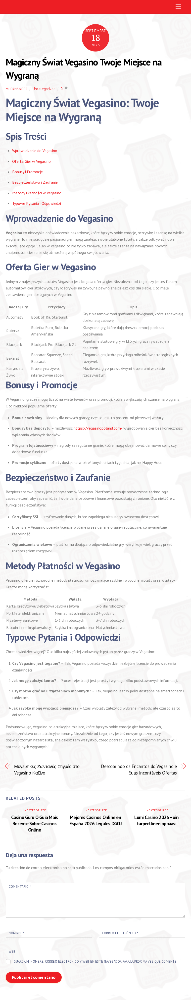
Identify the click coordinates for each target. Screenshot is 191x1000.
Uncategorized (44, 88)
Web (12, 951)
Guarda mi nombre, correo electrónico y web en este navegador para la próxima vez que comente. (96, 961)
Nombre (16, 933)
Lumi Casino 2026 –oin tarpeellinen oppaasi (156, 820)
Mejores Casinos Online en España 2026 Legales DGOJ (95, 820)
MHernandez (17, 89)
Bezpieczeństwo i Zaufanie (35, 182)
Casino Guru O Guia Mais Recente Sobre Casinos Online (34, 823)
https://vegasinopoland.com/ (98, 428)
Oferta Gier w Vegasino (31, 161)
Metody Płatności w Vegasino (36, 192)
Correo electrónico (120, 933)
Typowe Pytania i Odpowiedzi (36, 203)
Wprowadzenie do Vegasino (34, 150)
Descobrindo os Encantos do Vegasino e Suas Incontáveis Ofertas (139, 769)
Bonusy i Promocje (27, 171)
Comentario (20, 887)
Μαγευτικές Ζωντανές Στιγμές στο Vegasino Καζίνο (47, 769)
